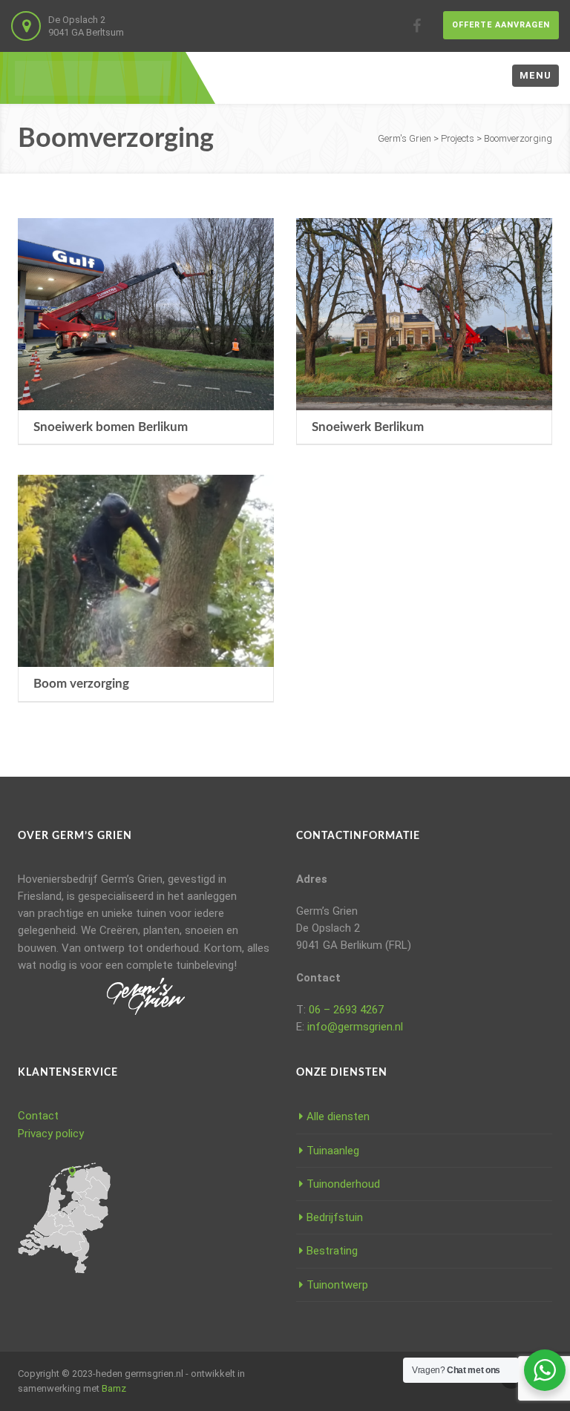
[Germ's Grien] (93, 78)
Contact (38, 1115)
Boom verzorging (81, 683)
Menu (535, 75)
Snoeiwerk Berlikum (368, 427)
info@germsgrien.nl (355, 1026)
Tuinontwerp (337, 1285)
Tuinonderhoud (343, 1184)
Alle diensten (338, 1116)
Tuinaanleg (333, 1150)
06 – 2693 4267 (346, 1009)
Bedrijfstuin (335, 1217)
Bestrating (332, 1250)
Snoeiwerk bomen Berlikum (110, 427)
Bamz (114, 1388)
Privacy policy (51, 1133)
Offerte (501, 25)
